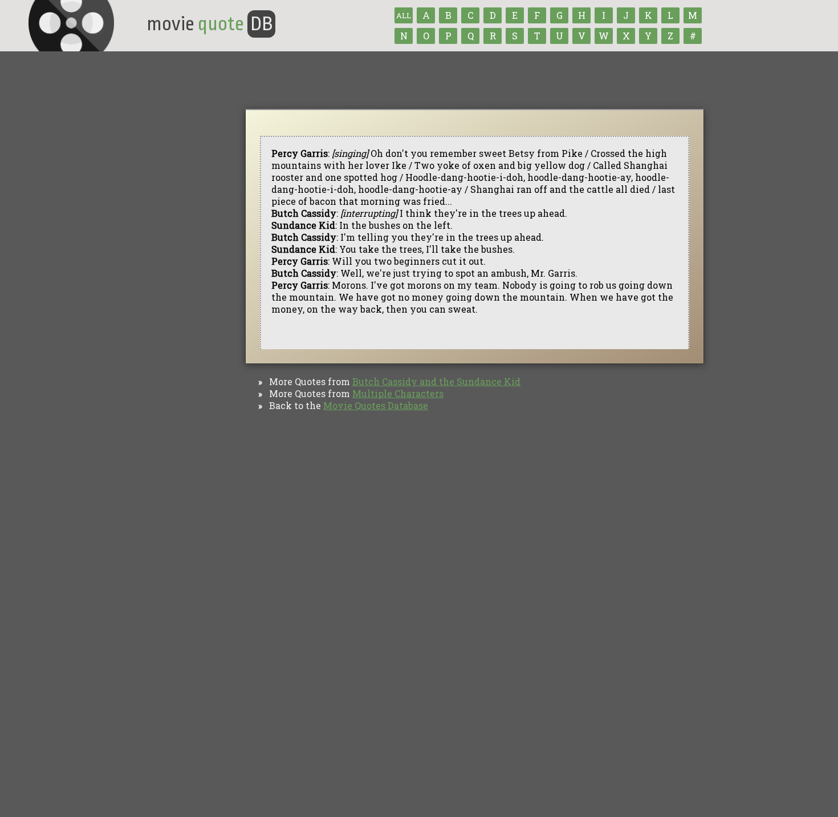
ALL (403, 15)
